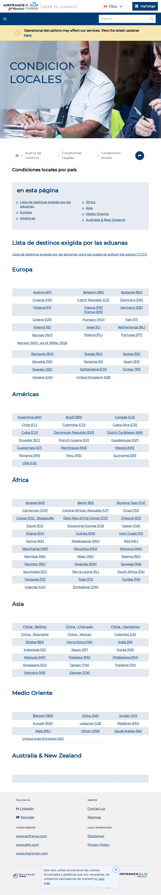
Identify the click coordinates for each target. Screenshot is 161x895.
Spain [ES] (132, 362)
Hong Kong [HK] (79, 642)
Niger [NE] (85, 556)
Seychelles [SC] (35, 572)
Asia (89, 208)
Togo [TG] (85, 579)
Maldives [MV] (128, 723)
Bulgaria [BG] (131, 292)
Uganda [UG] (35, 587)
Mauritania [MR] (35, 549)
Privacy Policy (99, 845)
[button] (5, 19)
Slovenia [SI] (93, 362)
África (90, 202)
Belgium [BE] (93, 292)
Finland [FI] (42, 308)
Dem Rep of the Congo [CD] (85, 518)
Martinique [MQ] (74, 448)
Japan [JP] (79, 650)
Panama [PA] (29, 455)
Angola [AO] (35, 503)
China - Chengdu (79, 627)
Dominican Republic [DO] (74, 432)
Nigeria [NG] (131, 556)
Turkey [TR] (132, 369)
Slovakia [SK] (42, 362)
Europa (26, 212)
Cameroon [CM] (35, 510)
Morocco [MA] (131, 549)
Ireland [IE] (42, 327)
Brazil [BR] (74, 417)
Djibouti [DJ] (131, 518)
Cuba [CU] (29, 432)
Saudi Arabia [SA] (128, 731)
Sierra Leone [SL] (85, 572)
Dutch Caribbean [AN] (125, 432)
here (27, 35)
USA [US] (29, 463)
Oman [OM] (90, 731)
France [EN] (93, 312)
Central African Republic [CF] (85, 510)
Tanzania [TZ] (35, 579)
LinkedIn (27, 809)
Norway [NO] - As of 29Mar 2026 (42, 343)
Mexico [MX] (124, 448)
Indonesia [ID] (35, 650)
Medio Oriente (97, 214)
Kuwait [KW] (43, 723)
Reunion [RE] (35, 564)
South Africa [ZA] (131, 572)
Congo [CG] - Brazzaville (35, 518)
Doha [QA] (90, 716)
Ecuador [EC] (29, 440)
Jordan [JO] (128, 716)
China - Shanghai (34, 634)
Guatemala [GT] (29, 448)
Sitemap (94, 817)
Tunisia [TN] (131, 579)
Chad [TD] (131, 510)
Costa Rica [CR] (125, 425)
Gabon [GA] (131, 526)
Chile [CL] (29, 425)
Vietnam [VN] (34, 673)
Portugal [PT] (131, 335)
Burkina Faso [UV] (131, 503)
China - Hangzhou (125, 627)
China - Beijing (34, 627)
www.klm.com (27, 845)
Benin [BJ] (86, 503)
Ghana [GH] (35, 533)
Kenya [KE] (35, 541)
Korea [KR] (125, 650)
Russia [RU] (93, 354)
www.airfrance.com (31, 836)
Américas (27, 218)
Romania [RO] (42, 354)
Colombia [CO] (73, 425)
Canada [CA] (125, 417)
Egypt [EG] (35, 526)
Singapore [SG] (35, 665)
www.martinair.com (32, 853)
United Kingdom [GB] (93, 377)
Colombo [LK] (125, 634)
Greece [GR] (42, 320)
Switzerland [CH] (93, 369)
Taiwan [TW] (79, 665)
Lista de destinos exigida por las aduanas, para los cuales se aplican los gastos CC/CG (79, 254)
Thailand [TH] (125, 665)
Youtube (27, 817)
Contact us (96, 809)
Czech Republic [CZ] (93, 300)
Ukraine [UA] (42, 377)
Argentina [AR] (29, 417)
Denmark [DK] (131, 300)
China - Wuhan (79, 634)
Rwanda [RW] (86, 564)
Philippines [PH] (125, 657)
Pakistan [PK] (79, 657)
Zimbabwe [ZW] (85, 587)
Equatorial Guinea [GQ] (85, 526)
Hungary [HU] (93, 320)
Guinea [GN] (85, 533)
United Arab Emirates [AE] (43, 739)
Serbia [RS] (131, 354)
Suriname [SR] (124, 455)
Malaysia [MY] (34, 657)
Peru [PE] (73, 455)
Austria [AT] (42, 292)
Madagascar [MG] (86, 541)
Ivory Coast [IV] (131, 533)
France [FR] (93, 308)
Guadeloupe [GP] (124, 440)
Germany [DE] (131, 308)
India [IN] (125, 642)
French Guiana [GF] (74, 440)
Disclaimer (96, 836)
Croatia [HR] (42, 300)
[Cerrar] (116, 869)
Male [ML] (43, 731)
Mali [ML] (131, 541)
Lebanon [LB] (90, 723)
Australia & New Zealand (105, 220)
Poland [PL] (93, 335)
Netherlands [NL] (131, 327)
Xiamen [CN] (80, 673)
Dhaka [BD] (35, 642)
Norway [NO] (42, 335)
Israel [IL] (93, 327)
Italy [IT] (131, 320)
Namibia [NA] (35, 556)
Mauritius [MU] (85, 549)
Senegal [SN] (131, 564)
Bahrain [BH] (43, 716)
